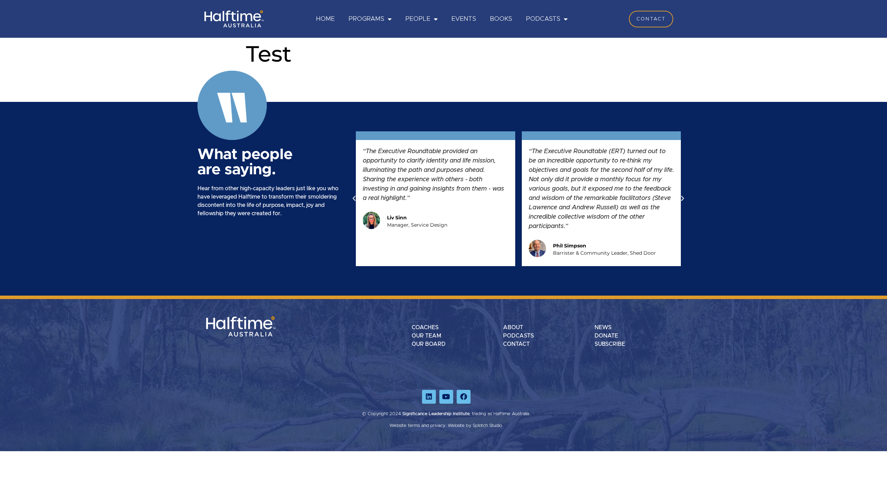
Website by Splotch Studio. (475, 425)
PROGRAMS (366, 19)
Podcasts (543, 19)
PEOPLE (417, 19)
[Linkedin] (429, 397)
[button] (354, 198)
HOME (325, 19)
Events (463, 19)
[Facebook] (464, 397)
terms (414, 425)
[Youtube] (446, 397)
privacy (437, 425)
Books (501, 19)
